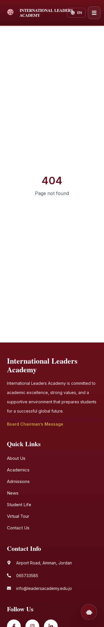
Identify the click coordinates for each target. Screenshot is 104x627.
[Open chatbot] (89, 612)
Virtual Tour (18, 516)
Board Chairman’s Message (35, 424)
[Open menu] (94, 12)
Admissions (18, 481)
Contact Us (18, 528)
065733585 (27, 575)
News (12, 493)
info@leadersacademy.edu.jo (44, 588)
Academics (18, 470)
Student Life (19, 504)
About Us (16, 458)
